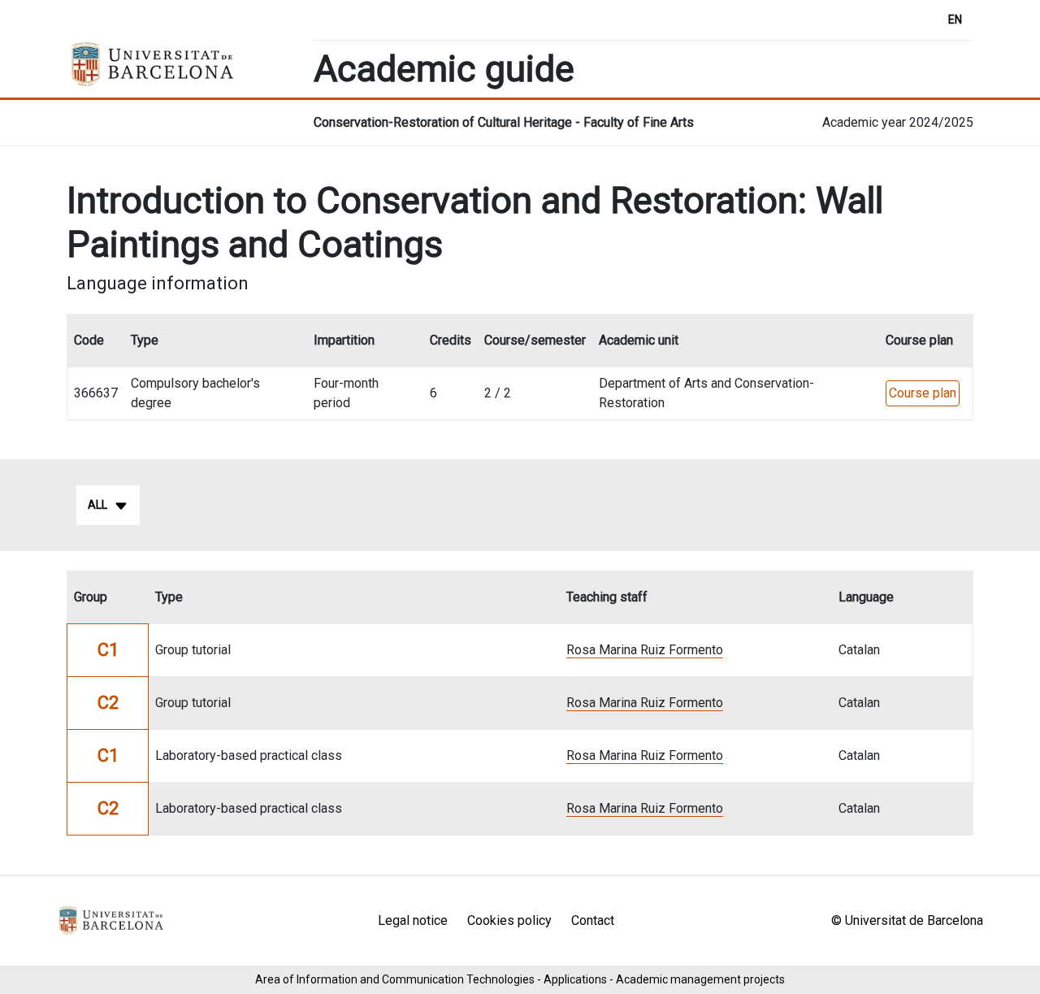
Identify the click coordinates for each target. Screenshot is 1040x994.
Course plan (922, 393)
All (97, 504)
